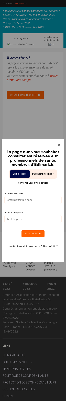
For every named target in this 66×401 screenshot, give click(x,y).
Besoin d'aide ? (50, 246)
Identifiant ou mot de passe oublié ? (25, 246)
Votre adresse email (13, 193)
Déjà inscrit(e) (19, 174)
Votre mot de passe (13, 212)
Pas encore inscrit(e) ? (42, 174)
